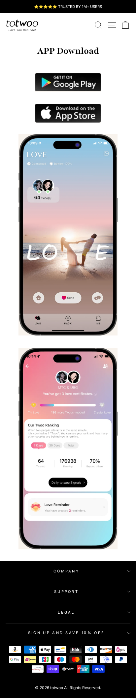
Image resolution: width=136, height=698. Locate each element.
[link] (22, 25)
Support (66, 591)
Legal (66, 612)
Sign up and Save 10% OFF (66, 632)
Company (66, 571)
